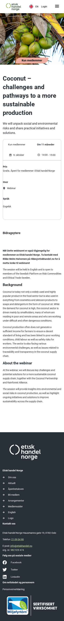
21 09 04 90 (17, 539)
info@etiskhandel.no (21, 546)
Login (44, 6)
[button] (57, 6)
